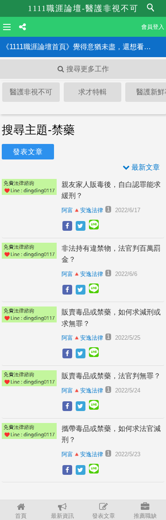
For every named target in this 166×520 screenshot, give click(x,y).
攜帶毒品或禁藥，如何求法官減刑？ (111, 434)
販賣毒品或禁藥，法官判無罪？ (111, 376)
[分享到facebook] (67, 226)
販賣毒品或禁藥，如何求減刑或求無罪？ (111, 317)
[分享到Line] (94, 226)
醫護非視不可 (31, 92)
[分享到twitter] (80, 226)
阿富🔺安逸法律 (82, 210)
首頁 (21, 515)
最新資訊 (62, 515)
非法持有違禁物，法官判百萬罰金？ (111, 254)
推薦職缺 (145, 515)
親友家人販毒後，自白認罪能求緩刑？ (111, 190)
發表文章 (103, 515)
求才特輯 (92, 92)
